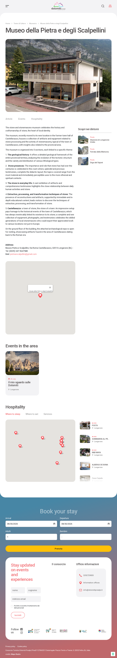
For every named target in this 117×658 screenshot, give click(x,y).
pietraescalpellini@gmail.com (23, 254)
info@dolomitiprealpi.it (92, 590)
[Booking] (110, 6)
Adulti (8, 531)
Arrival (8, 518)
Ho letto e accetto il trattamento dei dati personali (27, 607)
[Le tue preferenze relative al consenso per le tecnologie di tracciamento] (113, 654)
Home (7, 23)
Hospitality (36, 119)
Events (21, 119)
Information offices (91, 583)
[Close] (50, 287)
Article (8, 119)
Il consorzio (59, 564)
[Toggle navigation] (7, 6)
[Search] (102, 6)
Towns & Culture (20, 23)
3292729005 (88, 575)
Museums (33, 23)
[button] (17, 433)
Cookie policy (22, 646)
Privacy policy (10, 646)
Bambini (63, 531)
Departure (64, 518)
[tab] (12, 414)
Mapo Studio (16, 654)
